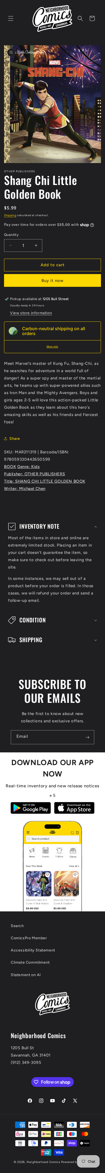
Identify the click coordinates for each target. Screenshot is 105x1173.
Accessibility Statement (33, 950)
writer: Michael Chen (25, 488)
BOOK (10, 466)
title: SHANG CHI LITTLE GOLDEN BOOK (44, 481)
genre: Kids (28, 466)
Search (17, 926)
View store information (31, 313)
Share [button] (14, 438)
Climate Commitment (30, 962)
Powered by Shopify (76, 1162)
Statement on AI (26, 975)
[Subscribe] (87, 737)
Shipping (10, 215)
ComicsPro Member (29, 938)
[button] (11, 18)
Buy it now (52, 280)
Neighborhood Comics (43, 1162)
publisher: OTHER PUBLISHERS (34, 474)
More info (52, 346)
